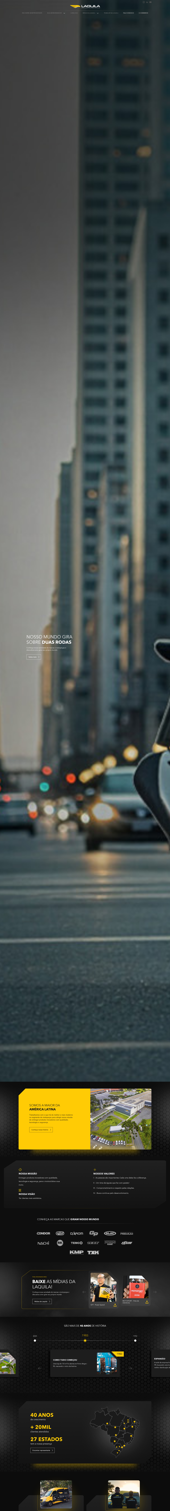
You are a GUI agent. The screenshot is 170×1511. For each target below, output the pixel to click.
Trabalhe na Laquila (111, 13)
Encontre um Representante (32, 13)
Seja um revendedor (54, 13)
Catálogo (74, 13)
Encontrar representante (41, 1450)
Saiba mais (32, 657)
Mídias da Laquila (40, 1301)
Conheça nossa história (39, 1130)
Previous (84, 1292)
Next (154, 1292)
